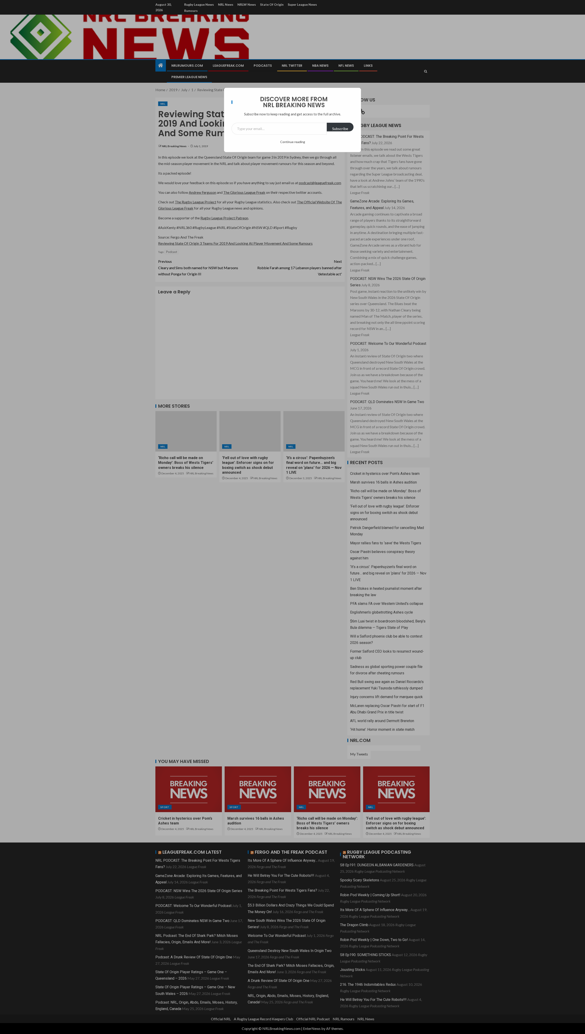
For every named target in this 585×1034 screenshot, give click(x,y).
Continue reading (292, 142)
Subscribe (340, 128)
